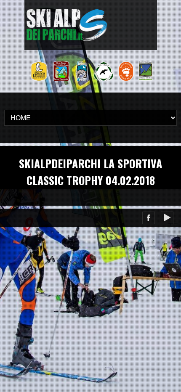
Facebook (148, 218)
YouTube (167, 218)
